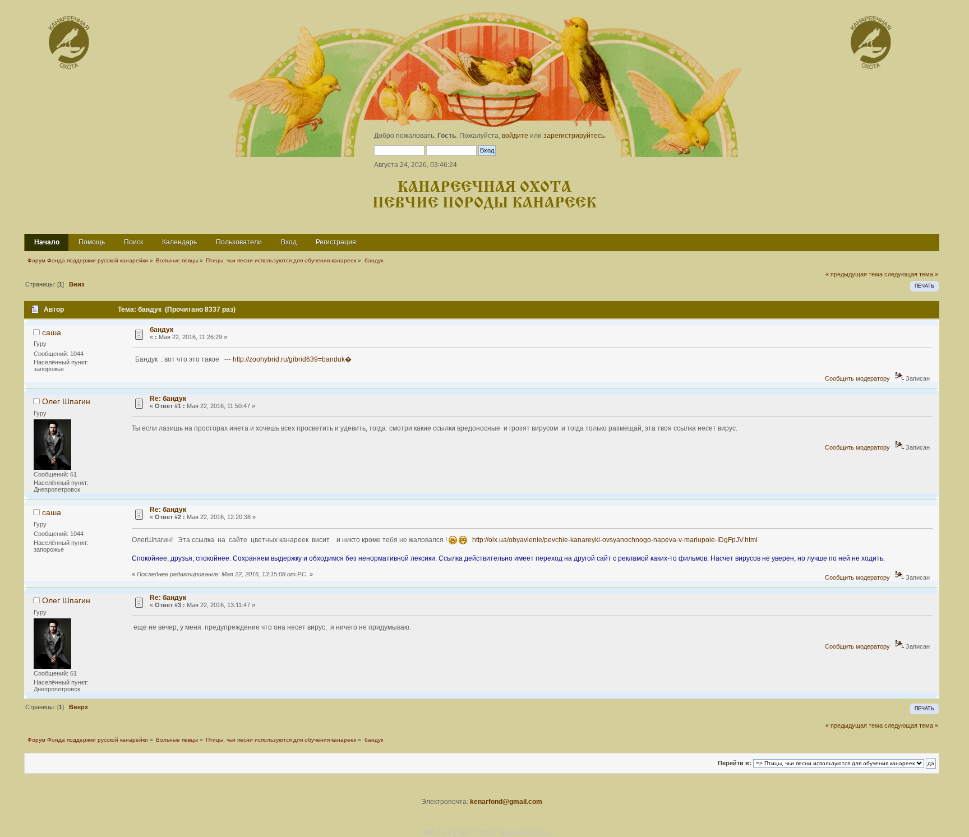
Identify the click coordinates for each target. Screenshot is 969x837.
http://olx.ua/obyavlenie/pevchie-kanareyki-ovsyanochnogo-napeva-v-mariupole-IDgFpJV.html (615, 540)
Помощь (92, 242)
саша (51, 332)
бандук (161, 330)
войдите (515, 136)
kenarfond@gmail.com (506, 802)
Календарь (179, 242)
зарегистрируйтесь (574, 136)
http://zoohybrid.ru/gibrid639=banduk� (292, 359)
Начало (46, 242)
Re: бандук (168, 399)
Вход (289, 242)
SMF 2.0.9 (436, 833)
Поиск (133, 242)
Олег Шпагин (66, 401)
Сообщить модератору (857, 378)
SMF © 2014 (476, 833)
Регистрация (336, 242)
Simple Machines (525, 833)
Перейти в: (734, 763)
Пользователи (239, 242)
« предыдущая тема (854, 274)
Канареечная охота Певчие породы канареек (484, 195)
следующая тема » (911, 274)
